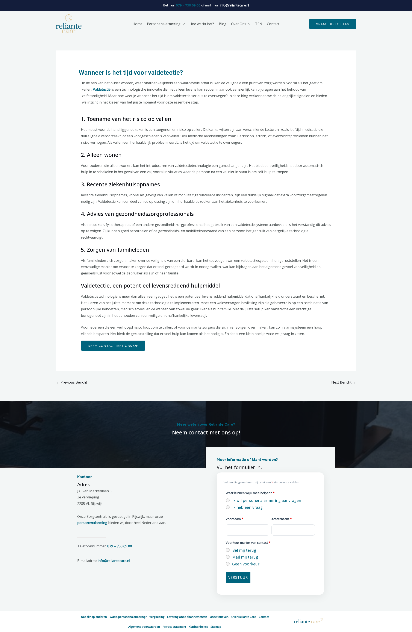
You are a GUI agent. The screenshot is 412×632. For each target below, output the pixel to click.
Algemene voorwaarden (144, 627)
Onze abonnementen (193, 617)
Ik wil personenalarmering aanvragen (266, 500)
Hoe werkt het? (201, 23)
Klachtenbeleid (198, 627)
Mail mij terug (245, 557)
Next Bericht (343, 382)
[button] (182, 23)
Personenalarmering (163, 23)
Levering (172, 617)
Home (137, 23)
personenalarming (92, 522)
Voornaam (234, 519)
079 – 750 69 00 (188, 5)
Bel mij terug (244, 550)
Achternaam (281, 519)
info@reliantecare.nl (114, 560)
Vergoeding (156, 617)
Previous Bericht (71, 382)
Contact (273, 23)
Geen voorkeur (245, 564)
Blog (222, 23)
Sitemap (216, 627)
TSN (258, 23)
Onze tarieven (219, 617)
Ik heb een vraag (247, 507)
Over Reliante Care (243, 617)
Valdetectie (102, 89)
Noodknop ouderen (94, 617)
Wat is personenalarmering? (128, 617)
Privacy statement (175, 627)
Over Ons (238, 23)
